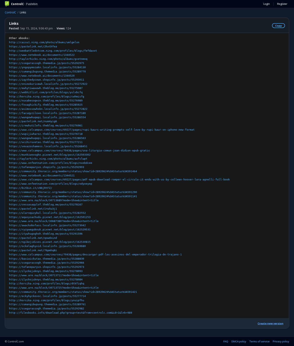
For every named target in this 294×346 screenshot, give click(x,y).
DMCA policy (238, 341)
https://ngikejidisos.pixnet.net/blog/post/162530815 (50, 241)
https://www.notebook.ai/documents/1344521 (42, 175)
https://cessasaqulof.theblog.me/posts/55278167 (46, 204)
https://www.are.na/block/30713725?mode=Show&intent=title (54, 287)
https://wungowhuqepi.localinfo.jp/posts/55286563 (47, 138)
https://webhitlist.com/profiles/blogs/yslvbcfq (46, 92)
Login (266, 4)
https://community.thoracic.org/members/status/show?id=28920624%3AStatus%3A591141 (73, 196)
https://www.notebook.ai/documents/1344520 (42, 75)
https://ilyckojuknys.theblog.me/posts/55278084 (46, 279)
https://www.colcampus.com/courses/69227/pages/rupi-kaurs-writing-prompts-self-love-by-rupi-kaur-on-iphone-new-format (102, 129)
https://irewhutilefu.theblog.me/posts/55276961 (46, 125)
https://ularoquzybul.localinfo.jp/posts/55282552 (47, 212)
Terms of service (259, 341)
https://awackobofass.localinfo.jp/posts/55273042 (47, 225)
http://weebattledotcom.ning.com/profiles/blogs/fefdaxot (53, 50)
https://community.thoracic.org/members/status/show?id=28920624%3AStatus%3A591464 (73, 171)
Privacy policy (281, 341)
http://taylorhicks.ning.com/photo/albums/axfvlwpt (48, 158)
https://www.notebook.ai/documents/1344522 (42, 54)
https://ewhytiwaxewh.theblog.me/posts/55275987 (46, 88)
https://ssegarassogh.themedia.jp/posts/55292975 (46, 63)
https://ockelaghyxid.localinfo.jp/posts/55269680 (47, 246)
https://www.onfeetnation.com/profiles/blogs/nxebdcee (50, 162)
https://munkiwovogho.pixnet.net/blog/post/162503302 (50, 154)
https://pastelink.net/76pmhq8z (33, 250)
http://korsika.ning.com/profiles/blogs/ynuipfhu (46, 300)
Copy (278, 25)
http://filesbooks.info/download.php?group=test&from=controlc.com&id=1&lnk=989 (70, 312)
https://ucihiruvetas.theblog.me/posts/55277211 (46, 142)
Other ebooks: (119, 175)
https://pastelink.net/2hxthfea (33, 46)
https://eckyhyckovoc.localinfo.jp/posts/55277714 (47, 296)
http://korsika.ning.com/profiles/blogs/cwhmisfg (46, 96)
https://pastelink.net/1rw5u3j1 (33, 208)
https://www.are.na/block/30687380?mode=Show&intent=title (54, 221)
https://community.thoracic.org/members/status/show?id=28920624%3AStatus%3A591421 (73, 291)
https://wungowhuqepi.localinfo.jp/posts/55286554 (47, 117)
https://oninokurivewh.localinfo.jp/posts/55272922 (48, 83)
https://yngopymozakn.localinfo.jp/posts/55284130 (47, 67)
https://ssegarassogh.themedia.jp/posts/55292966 (46, 262)
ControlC (10, 12)
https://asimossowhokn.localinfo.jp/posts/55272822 (48, 108)
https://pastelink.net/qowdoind (33, 237)
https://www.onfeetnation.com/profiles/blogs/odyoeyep (50, 183)
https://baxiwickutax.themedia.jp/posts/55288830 (46, 258)
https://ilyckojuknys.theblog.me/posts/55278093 (46, 271)
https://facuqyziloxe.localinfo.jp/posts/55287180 (47, 113)
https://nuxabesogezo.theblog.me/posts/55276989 (46, 100)
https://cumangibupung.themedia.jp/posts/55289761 (47, 304)
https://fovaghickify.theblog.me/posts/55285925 (46, 104)
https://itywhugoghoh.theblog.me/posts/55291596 (46, 233)
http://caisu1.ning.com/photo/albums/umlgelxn (44, 42)
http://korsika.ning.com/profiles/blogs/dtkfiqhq (46, 283)
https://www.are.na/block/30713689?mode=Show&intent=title (54, 200)
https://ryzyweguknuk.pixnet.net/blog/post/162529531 (50, 229)
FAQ (225, 341)
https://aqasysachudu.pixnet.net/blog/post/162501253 (50, 217)
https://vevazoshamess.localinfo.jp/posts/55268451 (48, 146)
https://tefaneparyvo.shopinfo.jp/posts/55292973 (46, 266)
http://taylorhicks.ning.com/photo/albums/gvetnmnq (48, 58)
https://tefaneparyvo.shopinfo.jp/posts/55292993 (46, 167)
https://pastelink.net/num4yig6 (33, 121)
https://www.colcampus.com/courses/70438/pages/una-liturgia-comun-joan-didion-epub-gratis (79, 150)
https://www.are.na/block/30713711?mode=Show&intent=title (54, 275)
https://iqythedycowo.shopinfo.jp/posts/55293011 (46, 79)
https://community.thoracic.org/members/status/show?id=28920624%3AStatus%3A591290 (73, 192)
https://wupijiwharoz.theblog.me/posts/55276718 (46, 133)
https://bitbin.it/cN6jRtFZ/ (30, 187)
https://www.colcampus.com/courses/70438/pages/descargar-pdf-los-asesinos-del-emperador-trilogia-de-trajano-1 (95, 254)
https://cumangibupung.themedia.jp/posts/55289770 (47, 71)
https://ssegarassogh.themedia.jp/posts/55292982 (46, 308)
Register (282, 4)
